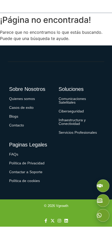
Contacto (16, 125)
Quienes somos (22, 99)
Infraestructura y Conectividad (72, 122)
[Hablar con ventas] (103, 185)
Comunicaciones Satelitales (72, 100)
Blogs (13, 116)
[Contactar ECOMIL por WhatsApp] (103, 215)
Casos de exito (21, 107)
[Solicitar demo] (103, 200)
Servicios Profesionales (78, 132)
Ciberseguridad (71, 111)
